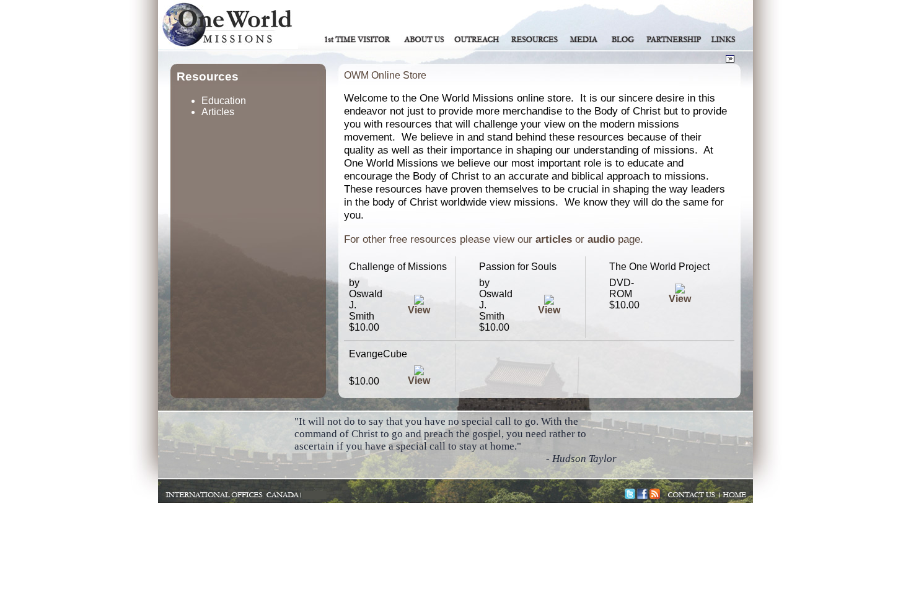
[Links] (724, 39)
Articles (217, 112)
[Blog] (623, 39)
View (419, 310)
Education (223, 100)
